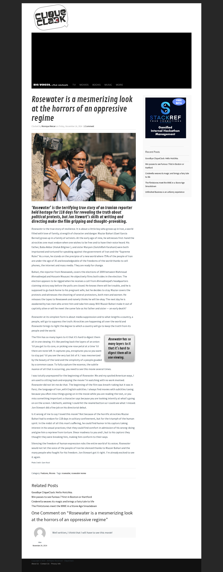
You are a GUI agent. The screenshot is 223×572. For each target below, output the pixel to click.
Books (96, 84)
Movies (84, 84)
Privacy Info (56, 564)
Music (108, 84)
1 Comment (89, 126)
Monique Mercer (49, 126)
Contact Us (44, 564)
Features (44, 473)
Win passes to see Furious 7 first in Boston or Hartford (62, 496)
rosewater (66, 473)
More (119, 84)
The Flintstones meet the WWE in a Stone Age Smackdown (64, 506)
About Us (35, 564)
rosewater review (78, 473)
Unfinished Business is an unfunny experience (164, 192)
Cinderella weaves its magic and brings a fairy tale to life (63, 501)
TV (73, 84)
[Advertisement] (111, 57)
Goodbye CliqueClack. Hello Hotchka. (52, 492)
